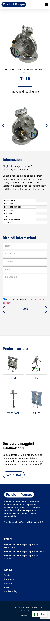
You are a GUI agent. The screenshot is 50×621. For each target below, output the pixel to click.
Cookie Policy (11, 591)
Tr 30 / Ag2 (13, 413)
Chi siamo (9, 579)
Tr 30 (13, 378)
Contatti (8, 583)
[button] (46, 4)
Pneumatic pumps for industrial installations (27, 69)
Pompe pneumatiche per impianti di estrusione (21, 557)
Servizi (7, 575)
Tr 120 (36, 413)
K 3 (36, 378)
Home (5, 69)
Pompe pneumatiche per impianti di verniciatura (21, 546)
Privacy (7, 587)
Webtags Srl (25, 615)
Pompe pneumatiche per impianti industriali (25, 551)
